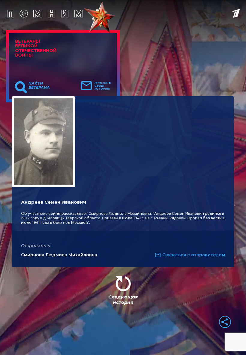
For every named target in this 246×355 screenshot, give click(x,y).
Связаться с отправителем (193, 255)
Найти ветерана (39, 85)
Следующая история (123, 299)
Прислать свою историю (102, 85)
